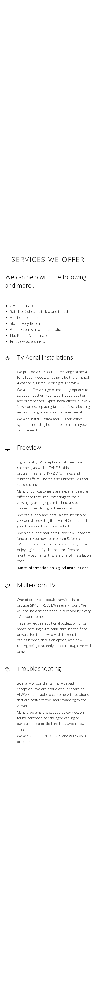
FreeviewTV (63, 508)
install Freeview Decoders (70, 532)
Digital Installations (72, 567)
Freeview (48, 496)
